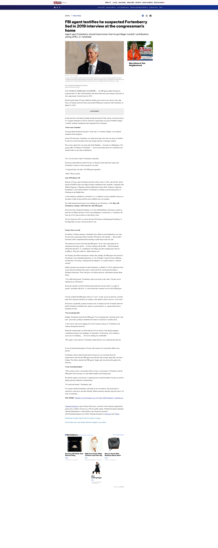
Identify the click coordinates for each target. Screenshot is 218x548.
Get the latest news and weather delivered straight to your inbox (85, 422)
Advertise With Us (111, 7)
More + (161, 7)
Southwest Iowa (153, 7)
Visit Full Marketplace (118, 434)
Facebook (108, 414)
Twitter (117, 414)
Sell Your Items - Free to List (86, 435)
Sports (138, 2)
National (122, 2)
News (67, 16)
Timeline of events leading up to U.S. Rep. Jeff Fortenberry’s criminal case (99, 398)
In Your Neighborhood (123, 7)
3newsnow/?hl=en (58, 7)
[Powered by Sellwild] (121, 486)
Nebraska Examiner (71, 406)
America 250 (101, 7)
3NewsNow (55, 7)
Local (115, 2)
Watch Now (159, 2)
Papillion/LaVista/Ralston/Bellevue (139, 7)
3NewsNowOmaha (60, 7)
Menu (107, 2)
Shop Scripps (147, 2)
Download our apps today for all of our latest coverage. (83, 418)
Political (77, 16)
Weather (130, 2)
